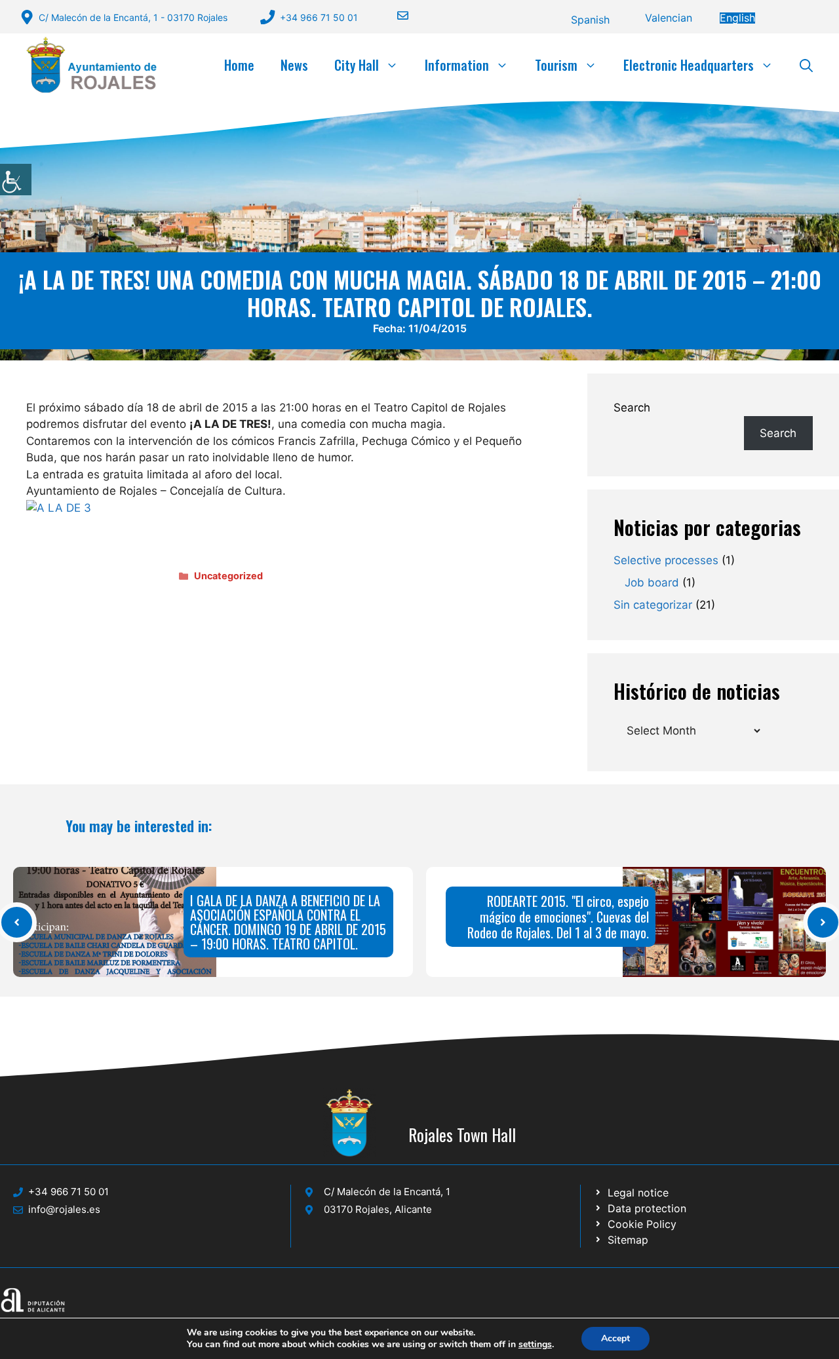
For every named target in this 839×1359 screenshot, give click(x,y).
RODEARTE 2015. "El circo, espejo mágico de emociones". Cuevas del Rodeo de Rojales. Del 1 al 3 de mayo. (558, 916)
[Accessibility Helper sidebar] (15, 179)
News (294, 65)
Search (632, 407)
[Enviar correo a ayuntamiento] (395, 15)
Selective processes (666, 560)
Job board (652, 582)
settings (535, 1344)
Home (239, 65)
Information (457, 65)
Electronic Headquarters (688, 65)
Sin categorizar (653, 604)
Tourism (556, 65)
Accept (615, 1338)
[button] (806, 65)
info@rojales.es (64, 1209)
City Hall (356, 65)
